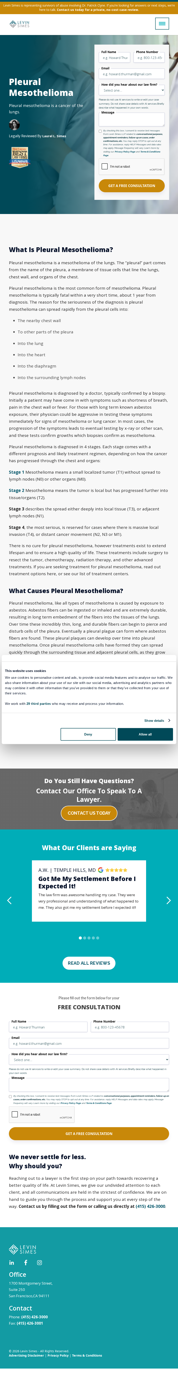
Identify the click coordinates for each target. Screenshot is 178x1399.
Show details (154, 720)
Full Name (108, 52)
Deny (88, 734)
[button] (162, 24)
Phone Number (147, 52)
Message (107, 112)
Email (105, 68)
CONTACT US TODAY (89, 813)
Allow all (145, 734)
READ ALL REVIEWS (89, 963)
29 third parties (38, 703)
